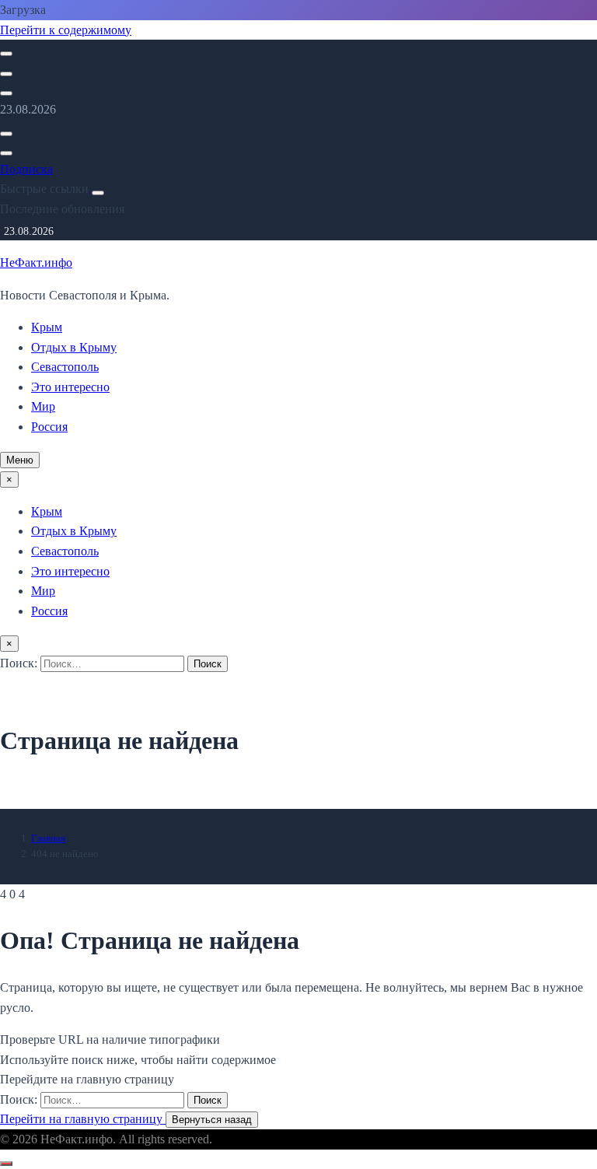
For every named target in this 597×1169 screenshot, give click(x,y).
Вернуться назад (212, 1119)
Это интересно (70, 387)
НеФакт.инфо (36, 262)
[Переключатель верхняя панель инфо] (6, 93)
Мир (43, 406)
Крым (46, 327)
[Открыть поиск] (6, 53)
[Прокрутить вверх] (6, 1163)
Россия (49, 426)
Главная (48, 838)
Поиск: (20, 663)
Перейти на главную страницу (83, 1118)
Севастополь (65, 366)
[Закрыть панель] (98, 193)
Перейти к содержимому (65, 30)
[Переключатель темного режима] (6, 74)
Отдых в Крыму (74, 347)
